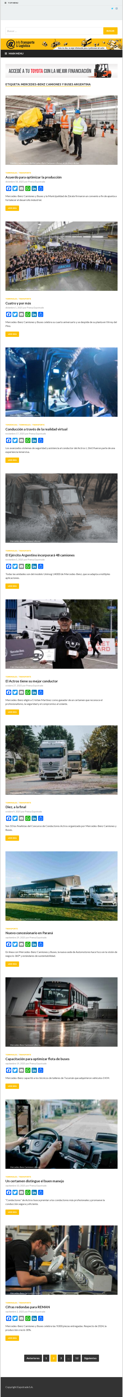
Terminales (11, 173)
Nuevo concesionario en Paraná (29, 933)
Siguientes (90, 1358)
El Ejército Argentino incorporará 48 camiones (40, 555)
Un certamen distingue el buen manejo (34, 1181)
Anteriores (33, 1358)
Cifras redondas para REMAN (27, 1307)
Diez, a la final (15, 807)
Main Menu (16, 53)
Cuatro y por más (18, 303)
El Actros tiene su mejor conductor (31, 681)
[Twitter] (112, 8)
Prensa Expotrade (36, 181)
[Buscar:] (61, 31)
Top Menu (13, 3)
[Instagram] (116, 8)
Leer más (12, 208)
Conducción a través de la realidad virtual (36, 429)
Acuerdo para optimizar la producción (33, 177)
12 (76, 1358)
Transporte (25, 173)
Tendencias (11, 425)
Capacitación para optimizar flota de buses (37, 1059)
